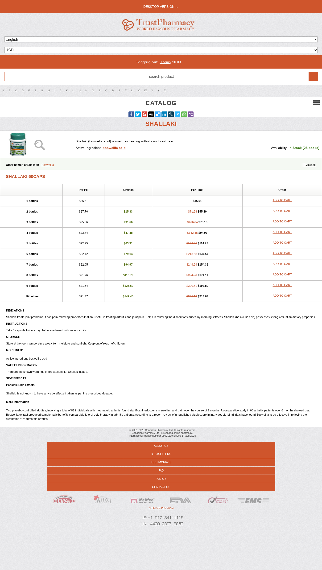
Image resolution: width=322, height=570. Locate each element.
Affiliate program (161, 508)
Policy (161, 478)
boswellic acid (114, 148)
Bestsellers (161, 454)
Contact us (161, 487)
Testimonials (161, 462)
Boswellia (47, 165)
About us (161, 445)
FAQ (161, 470)
